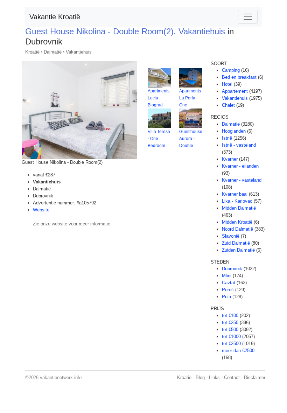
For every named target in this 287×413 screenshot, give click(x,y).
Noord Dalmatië (237, 229)
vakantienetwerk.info (61, 377)
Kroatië (32, 52)
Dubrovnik (232, 268)
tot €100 (230, 315)
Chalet (228, 105)
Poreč (228, 289)
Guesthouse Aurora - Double (190, 138)
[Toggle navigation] (248, 17)
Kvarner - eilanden (240, 166)
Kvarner (230, 159)
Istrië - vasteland (239, 145)
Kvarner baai (234, 194)
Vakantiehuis (79, 52)
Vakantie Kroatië (54, 17)
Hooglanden (234, 131)
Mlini (226, 275)
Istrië (227, 138)
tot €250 (230, 322)
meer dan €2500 (238, 350)
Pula (226, 296)
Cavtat (228, 282)
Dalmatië (53, 52)
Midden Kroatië (237, 222)
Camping (231, 70)
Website (41, 209)
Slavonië (230, 236)
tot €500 (230, 329)
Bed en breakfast (239, 77)
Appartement (235, 91)
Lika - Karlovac (237, 201)
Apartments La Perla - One (190, 98)
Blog (200, 377)
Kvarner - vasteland (241, 180)
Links (214, 377)
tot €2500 (231, 343)
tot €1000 (231, 336)
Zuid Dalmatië (236, 243)
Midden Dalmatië (239, 208)
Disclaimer (254, 377)
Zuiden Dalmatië (238, 250)
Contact (232, 377)
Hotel (227, 84)
